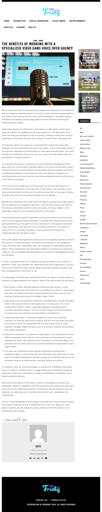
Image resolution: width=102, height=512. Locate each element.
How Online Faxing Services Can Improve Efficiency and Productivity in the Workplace (89, 59)
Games (41, 40)
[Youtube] (46, 458)
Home (35, 40)
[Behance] (31, 458)
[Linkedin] (38, 458)
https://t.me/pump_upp (38, 450)
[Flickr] (34, 458)
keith (25, 420)
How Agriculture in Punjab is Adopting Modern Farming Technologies (89, 81)
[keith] (19, 420)
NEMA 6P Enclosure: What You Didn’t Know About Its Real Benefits (89, 102)
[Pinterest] (42, 458)
